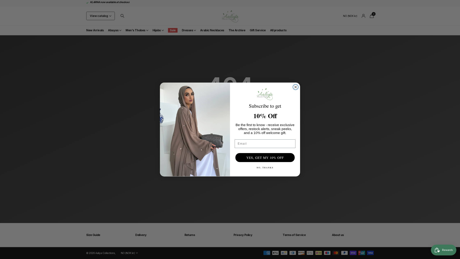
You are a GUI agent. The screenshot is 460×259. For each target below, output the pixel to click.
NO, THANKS (265, 167)
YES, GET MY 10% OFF (265, 157)
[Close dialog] (295, 87)
